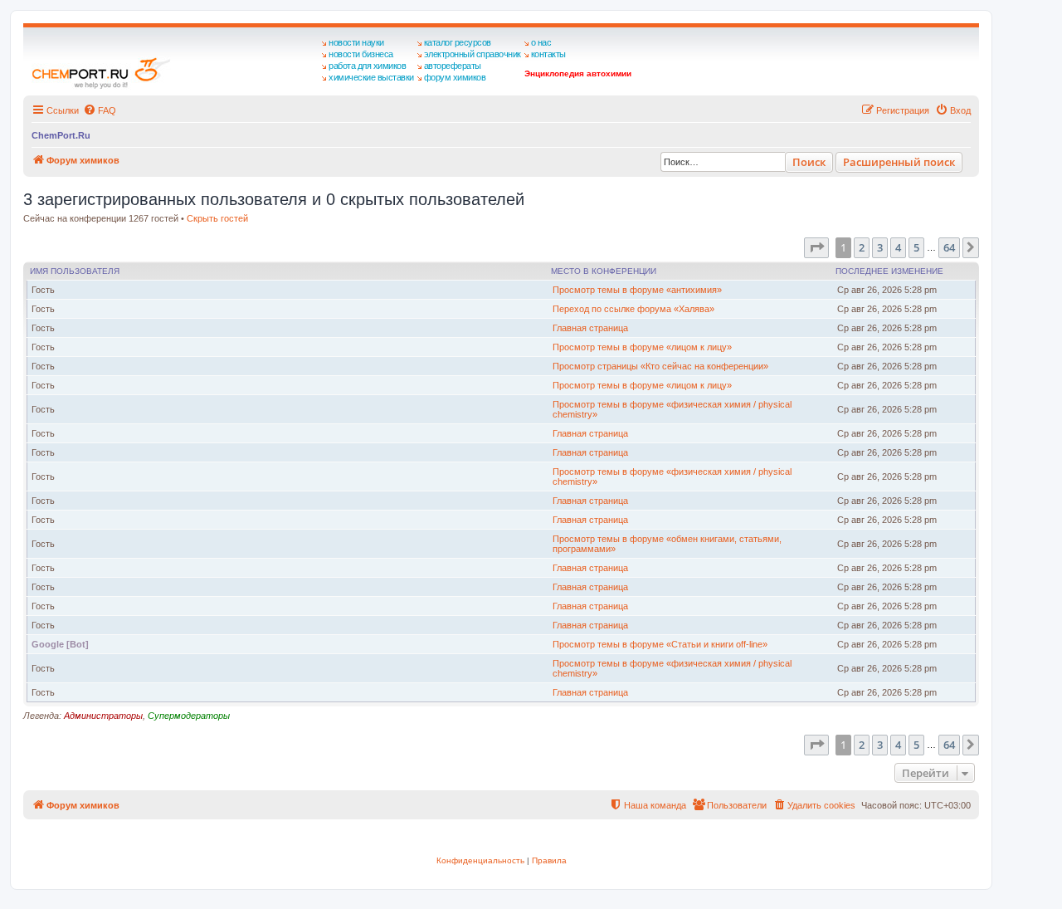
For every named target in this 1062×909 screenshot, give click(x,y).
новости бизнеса (361, 54)
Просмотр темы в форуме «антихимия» (637, 290)
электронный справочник (472, 54)
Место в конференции (603, 271)
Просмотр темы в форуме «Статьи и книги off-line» (660, 644)
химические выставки (371, 77)
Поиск (809, 161)
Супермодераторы (189, 716)
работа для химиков (367, 66)
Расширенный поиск (899, 161)
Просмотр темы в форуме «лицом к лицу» (642, 347)
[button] (816, 247)
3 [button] (880, 247)
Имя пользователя (74, 271)
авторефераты (452, 66)
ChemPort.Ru (61, 135)
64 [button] (949, 247)
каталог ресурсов (457, 42)
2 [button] (862, 247)
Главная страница (590, 328)
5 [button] (916, 247)
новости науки (356, 42)
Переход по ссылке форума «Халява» (633, 309)
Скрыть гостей (217, 218)
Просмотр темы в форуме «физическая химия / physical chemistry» (672, 409)
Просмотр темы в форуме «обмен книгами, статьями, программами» (667, 544)
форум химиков (455, 77)
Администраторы (103, 716)
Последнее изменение (889, 271)
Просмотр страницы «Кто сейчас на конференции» (660, 366)
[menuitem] (99, 110)
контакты (548, 54)
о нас (541, 42)
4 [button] (898, 247)
